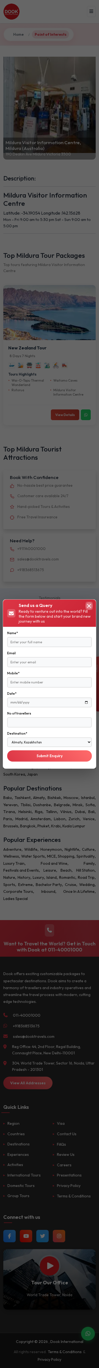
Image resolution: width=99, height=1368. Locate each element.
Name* (12, 633)
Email (11, 653)
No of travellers (19, 713)
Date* (11, 693)
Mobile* (13, 673)
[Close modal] (89, 605)
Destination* (17, 733)
